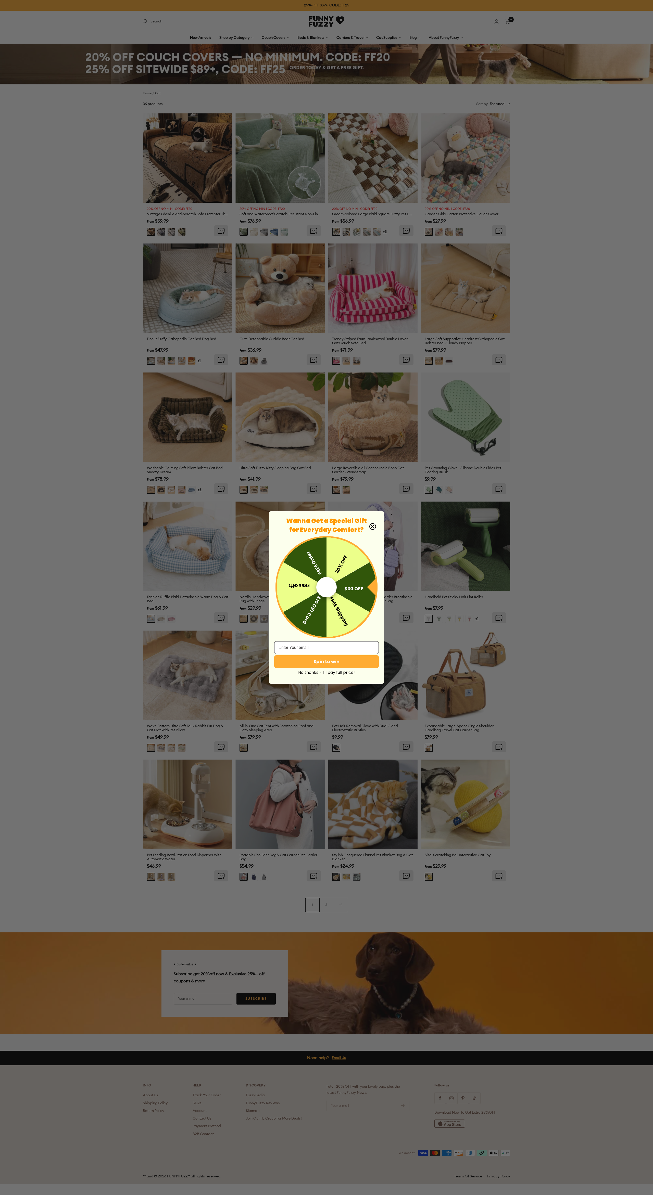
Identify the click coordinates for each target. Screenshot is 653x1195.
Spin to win (326, 661)
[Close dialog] (373, 526)
